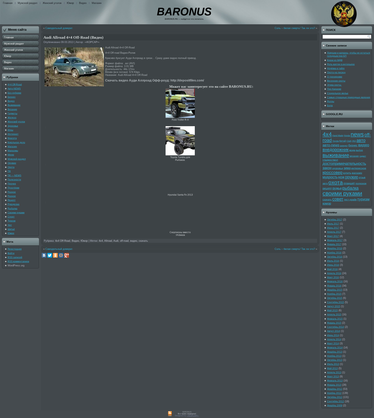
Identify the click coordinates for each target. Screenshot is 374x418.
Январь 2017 (334, 244)
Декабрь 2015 (334, 290)
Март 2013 (333, 376)
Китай (342, 141)
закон (327, 168)
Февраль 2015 (335, 318)
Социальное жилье (337, 93)
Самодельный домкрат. (59, 28)
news (357, 134)
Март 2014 (333, 343)
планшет (349, 183)
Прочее (12, 183)
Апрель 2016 (334, 273)
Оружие (12, 163)
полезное (360, 183)
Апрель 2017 (334, 232)
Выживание (14, 105)
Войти (11, 253)
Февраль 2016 (335, 281)
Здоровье (13, 126)
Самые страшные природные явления (348, 97)
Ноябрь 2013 (334, 356)
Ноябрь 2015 (334, 294)
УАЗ (354, 141)
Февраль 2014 (335, 347)
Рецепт (12, 200)
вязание (354, 156)
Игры (10, 130)
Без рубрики (14, 93)
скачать (143, 240)
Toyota (335, 141)
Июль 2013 (333, 364)
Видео (82, 3)
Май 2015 (332, 310)
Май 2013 (332, 368)
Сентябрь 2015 (335, 302)
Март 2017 (333, 236)
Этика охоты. (334, 85)
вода (352, 150)
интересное (358, 168)
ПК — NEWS (14, 175)
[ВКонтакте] (44, 255)
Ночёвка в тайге (336, 68)
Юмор (70, 3)
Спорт (11, 216)
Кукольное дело (16, 142)
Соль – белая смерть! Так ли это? (295, 28)
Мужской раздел (27, 3)
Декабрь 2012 (334, 389)
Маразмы (13, 150)
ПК (9, 171)
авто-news (331, 145)
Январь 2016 (334, 285)
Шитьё (11, 229)
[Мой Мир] (61, 255)
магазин (357, 172)
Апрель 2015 (334, 314)
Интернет (13, 134)
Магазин (96, 3)
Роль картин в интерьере (341, 64)
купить (347, 172)
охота (335, 182)
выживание (336, 155)
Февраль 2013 (335, 380)
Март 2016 (333, 277)
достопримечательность (344, 163)
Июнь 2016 (333, 265)
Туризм (11, 220)
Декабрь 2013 (334, 352)
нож (341, 177)
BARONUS (184, 11)
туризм (363, 199)
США (349, 141)
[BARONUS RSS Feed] (170, 414)
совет (337, 199)
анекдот (344, 145)
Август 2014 (333, 331)
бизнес (353, 145)
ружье (337, 188)
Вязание (12, 109)
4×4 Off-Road (15, 84)
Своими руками (16, 212)
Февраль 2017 (335, 240)
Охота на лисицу (336, 72)
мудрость (330, 177)
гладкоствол (330, 159)
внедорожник (336, 149)
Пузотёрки (13, 187)
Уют (10, 225)
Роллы (330, 101)
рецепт (327, 188)
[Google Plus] (66, 255)
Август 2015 (333, 306)
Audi (115, 240)
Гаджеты (12, 113)
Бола (330, 105)
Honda (347, 135)
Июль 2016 (333, 261)
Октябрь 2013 (334, 360)
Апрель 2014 (334, 339)
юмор (327, 203)
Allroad (108, 240)
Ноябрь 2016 (334, 252)
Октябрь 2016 (334, 256)
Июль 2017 (333, 223)
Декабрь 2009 (334, 405)
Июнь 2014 (333, 335)
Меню (11, 154)
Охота (11, 167)
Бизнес (12, 97)
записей (15, 257)
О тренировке (334, 76)
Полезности (14, 179)
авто (360, 140)
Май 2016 (332, 269)
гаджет (362, 156)
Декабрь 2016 (334, 248)
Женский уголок (52, 3)
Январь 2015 (334, 323)
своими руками (342, 193)
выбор (359, 150)
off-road (124, 240)
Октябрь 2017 (334, 219)
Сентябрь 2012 (335, 401)
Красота (12, 138)
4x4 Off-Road (62, 240)
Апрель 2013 (334, 372)
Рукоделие (13, 204)
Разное (12, 192)
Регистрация (15, 249)
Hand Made (337, 135)
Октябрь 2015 (334, 298)
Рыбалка (12, 208)
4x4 (101, 240)
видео (133, 240)
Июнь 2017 (333, 227)
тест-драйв (350, 199)
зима (347, 168)
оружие (351, 177)
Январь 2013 (334, 385)
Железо (12, 117)
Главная (7, 3)
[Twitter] (49, 255)
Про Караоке (334, 89)
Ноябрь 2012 (334, 393)
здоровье (337, 168)
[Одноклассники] (55, 255)
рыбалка (350, 188)
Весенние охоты (336, 81)
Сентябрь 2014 (335, 327)
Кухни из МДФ (334, 60)
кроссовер (332, 172)
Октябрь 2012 (334, 397)
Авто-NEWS (14, 88)
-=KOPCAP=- (92, 42)
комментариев (18, 261)
